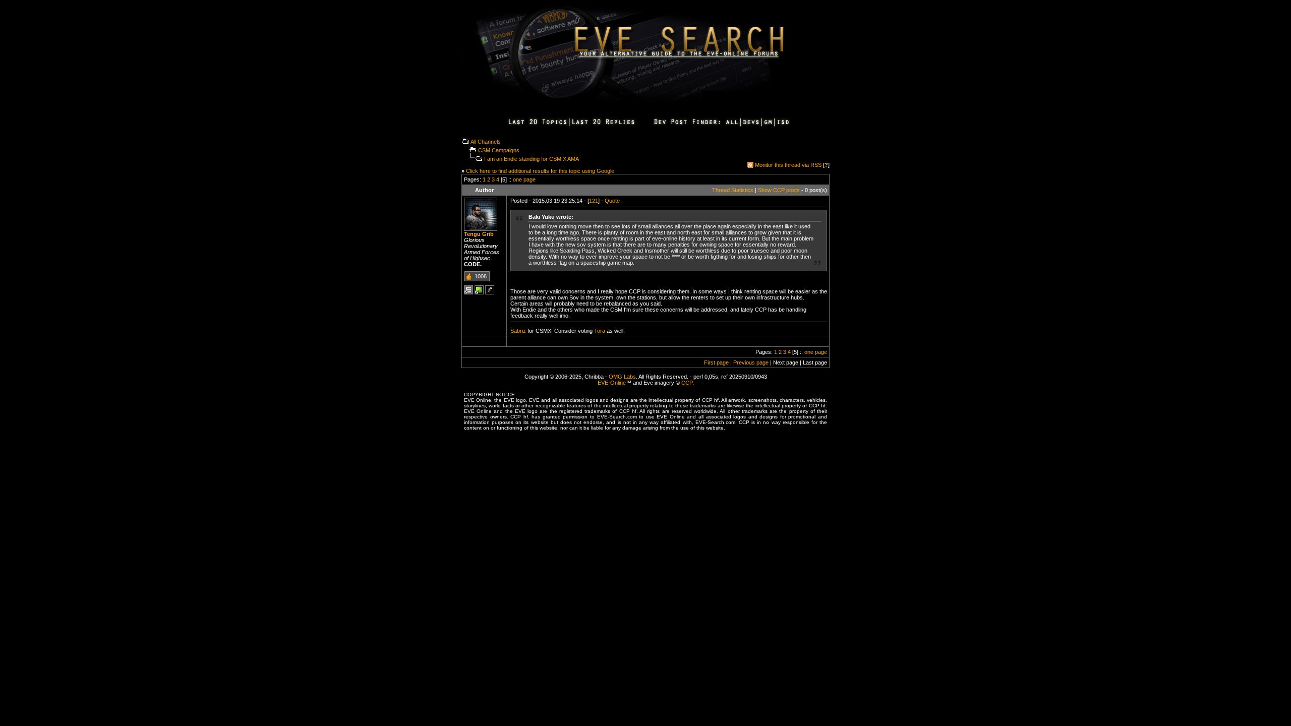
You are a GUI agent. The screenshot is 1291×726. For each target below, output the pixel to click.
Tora (599, 331)
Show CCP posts (779, 190)
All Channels (486, 142)
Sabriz (518, 331)
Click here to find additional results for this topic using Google (540, 171)
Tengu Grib (479, 234)
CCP (686, 383)
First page (716, 362)
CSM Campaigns (498, 150)
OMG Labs (622, 377)
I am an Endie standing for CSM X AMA (531, 159)
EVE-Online (612, 383)
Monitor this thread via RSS (788, 165)
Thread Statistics (732, 190)
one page (524, 179)
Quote (612, 201)
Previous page (751, 362)
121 (593, 201)
